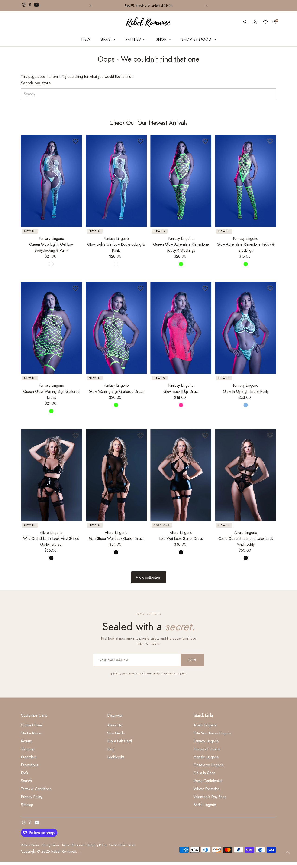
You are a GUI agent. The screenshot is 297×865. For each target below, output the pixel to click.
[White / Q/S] (51, 264)
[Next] (206, 5)
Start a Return (31, 733)
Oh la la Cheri (204, 773)
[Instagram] (23, 5)
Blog (110, 749)
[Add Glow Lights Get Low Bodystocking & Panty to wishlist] (140, 141)
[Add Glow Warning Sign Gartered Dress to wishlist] (140, 288)
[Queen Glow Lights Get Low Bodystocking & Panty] (51, 181)
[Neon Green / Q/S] (181, 264)
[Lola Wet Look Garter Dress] (180, 475)
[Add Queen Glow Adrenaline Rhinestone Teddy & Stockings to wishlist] (205, 141)
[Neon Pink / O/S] (181, 405)
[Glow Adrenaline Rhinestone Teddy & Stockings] (245, 181)
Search (26, 780)
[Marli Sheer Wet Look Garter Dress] (116, 475)
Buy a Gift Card (119, 741)
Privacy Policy (31, 796)
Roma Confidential (208, 780)
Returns (27, 741)
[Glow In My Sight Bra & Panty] (245, 328)
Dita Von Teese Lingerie (213, 733)
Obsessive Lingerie (209, 765)
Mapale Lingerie (206, 757)
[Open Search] (245, 22)
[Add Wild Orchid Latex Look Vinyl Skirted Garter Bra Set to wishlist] (75, 435)
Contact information (122, 845)
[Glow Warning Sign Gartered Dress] (116, 328)
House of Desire (207, 749)
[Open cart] (273, 22)
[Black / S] (51, 558)
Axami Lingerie (205, 725)
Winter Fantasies (207, 789)
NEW (85, 39)
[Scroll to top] (287, 852)
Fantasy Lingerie (206, 741)
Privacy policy (50, 845)
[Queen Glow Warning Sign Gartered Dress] (51, 328)
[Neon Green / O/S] (245, 264)
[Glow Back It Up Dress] (180, 328)
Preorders (29, 757)
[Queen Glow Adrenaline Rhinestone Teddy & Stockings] (180, 181)
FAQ (24, 773)
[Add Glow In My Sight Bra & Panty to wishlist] (269, 288)
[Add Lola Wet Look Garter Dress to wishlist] (205, 435)
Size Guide (116, 733)
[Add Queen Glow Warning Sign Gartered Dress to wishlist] (75, 288)
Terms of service (72, 845)
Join (192, 660)
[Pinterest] (29, 5)
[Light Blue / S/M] (245, 405)
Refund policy (30, 845)
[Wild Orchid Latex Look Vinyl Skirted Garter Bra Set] (51, 475)
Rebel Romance (63, 851)
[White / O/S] (116, 264)
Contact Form (31, 725)
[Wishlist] (265, 22)
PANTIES (133, 39)
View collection (148, 577)
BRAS (106, 39)
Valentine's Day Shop (210, 796)
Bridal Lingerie (205, 804)
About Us (114, 725)
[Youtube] (36, 5)
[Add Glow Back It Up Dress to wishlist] (205, 288)
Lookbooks (115, 757)
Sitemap (27, 804)
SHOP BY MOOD (197, 39)
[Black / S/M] (116, 552)
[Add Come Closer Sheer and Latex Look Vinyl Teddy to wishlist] (269, 435)
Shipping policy (97, 845)
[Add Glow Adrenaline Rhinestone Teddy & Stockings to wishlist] (269, 141)
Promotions (29, 765)
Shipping (27, 749)
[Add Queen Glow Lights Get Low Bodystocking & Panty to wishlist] (75, 141)
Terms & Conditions (36, 789)
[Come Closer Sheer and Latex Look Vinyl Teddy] (245, 475)
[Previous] (91, 5)
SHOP (162, 39)
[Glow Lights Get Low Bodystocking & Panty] (116, 181)
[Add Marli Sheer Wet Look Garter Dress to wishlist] (140, 435)
